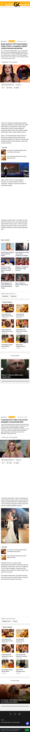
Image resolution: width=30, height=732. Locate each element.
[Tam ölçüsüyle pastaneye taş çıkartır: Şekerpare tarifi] (15, 157)
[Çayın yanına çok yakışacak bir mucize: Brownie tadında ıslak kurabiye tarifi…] (8, 326)
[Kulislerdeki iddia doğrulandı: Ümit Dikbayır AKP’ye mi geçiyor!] (15, 369)
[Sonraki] (28, 369)
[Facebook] (10, 714)
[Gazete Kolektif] (17, 4)
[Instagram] (19, 714)
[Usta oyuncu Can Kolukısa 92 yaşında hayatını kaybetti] (22, 326)
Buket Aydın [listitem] (5, 296)
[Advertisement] (15, 24)
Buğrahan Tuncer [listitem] (6, 621)
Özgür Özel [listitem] (13, 296)
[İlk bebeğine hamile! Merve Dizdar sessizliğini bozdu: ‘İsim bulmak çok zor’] (8, 342)
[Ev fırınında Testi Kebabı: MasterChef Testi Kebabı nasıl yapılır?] (15, 152)
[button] (2, 8)
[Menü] (2, 4)
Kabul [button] (27, 730)
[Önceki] (2, 369)
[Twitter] (15, 714)
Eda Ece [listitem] (15, 621)
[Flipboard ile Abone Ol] (18, 85)
